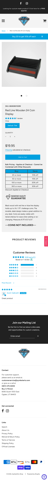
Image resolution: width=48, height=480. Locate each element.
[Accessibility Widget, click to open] (44, 477)
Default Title (12, 125)
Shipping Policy (8, 443)
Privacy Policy (7, 433)
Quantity (9, 133)
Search (4, 427)
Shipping (8, 150)
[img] (7, 289)
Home (3, 31)
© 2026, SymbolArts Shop (15, 474)
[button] (21, 95)
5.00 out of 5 (30, 257)
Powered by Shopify (33, 474)
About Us (5, 430)
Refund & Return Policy (11, 437)
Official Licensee (8, 447)
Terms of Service (8, 440)
